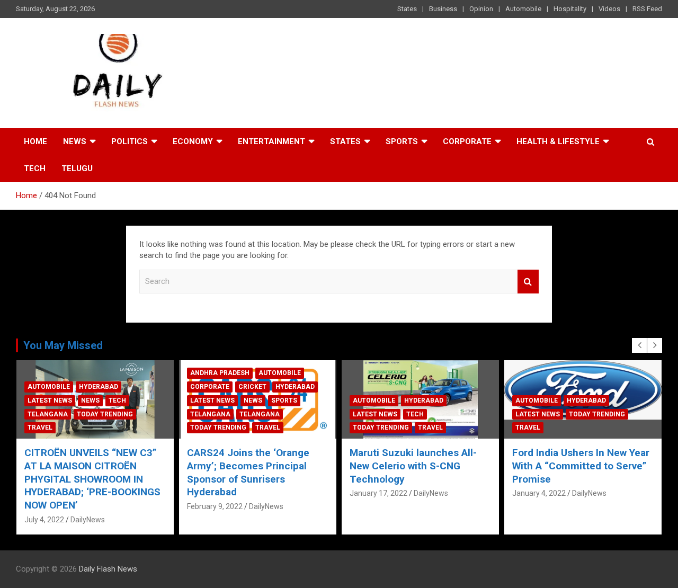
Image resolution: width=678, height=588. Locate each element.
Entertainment (271, 141)
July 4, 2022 (44, 519)
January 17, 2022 (378, 493)
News (74, 141)
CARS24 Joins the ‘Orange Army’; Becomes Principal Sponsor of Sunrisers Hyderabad (248, 472)
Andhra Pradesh (219, 373)
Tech (35, 168)
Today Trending (105, 414)
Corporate (467, 141)
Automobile (523, 9)
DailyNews (87, 519)
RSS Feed (647, 9)
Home (35, 141)
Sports (402, 141)
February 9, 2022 (215, 506)
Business (443, 9)
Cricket (252, 386)
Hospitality (570, 9)
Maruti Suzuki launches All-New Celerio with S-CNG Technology (413, 466)
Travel (40, 427)
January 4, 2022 (539, 493)
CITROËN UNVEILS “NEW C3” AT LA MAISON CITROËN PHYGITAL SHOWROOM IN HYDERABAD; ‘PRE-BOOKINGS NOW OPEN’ (92, 479)
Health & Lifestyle (558, 141)
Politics (129, 141)
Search (528, 281)
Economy (193, 141)
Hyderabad (98, 386)
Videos (609, 9)
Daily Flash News (108, 569)
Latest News (50, 400)
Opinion (481, 9)
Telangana (48, 414)
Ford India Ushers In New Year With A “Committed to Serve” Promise (580, 466)
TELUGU (77, 168)
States (407, 9)
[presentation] (639, 345)
